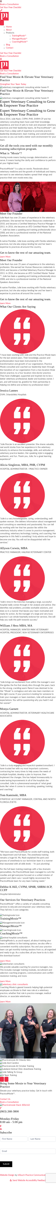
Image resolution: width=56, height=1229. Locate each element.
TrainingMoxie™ (19, 36)
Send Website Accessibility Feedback (29, 1180)
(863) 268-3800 (9, 1111)
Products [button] (10, 33)
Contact (9, 48)
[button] (9, 4)
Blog (8, 45)
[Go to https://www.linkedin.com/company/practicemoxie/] (28, 1129)
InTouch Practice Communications (33, 1175)
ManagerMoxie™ (19, 39)
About (9, 30)
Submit (6, 1164)
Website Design (7, 1175)
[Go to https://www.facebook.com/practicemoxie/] (28, 1126)
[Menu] (2, 22)
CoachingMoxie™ (20, 42)
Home (9, 27)
